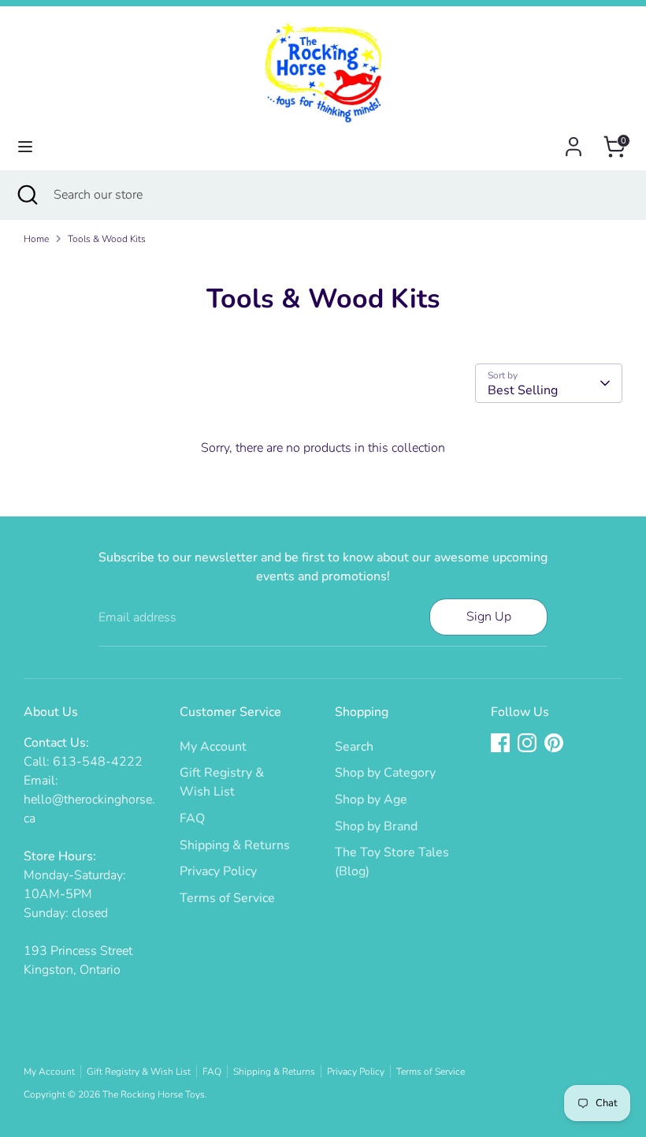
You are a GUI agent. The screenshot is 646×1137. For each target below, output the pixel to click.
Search (354, 746)
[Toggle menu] (25, 146)
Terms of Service (227, 898)
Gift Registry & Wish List (139, 1071)
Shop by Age (371, 799)
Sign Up (488, 616)
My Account (213, 746)
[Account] (573, 140)
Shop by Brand (376, 826)
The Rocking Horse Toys (153, 1094)
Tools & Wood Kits (107, 239)
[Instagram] (527, 742)
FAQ (192, 818)
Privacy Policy (218, 871)
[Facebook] (500, 742)
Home (36, 239)
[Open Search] (27, 194)
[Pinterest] (553, 742)
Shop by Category (385, 772)
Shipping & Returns (235, 845)
